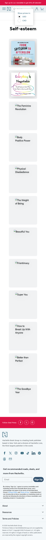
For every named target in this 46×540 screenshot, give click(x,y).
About (5, 505)
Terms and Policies (10, 518)
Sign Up (38, 479)
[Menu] (4, 9)
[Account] (37, 9)
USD (24, 16)
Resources (7, 512)
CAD (24, 20)
